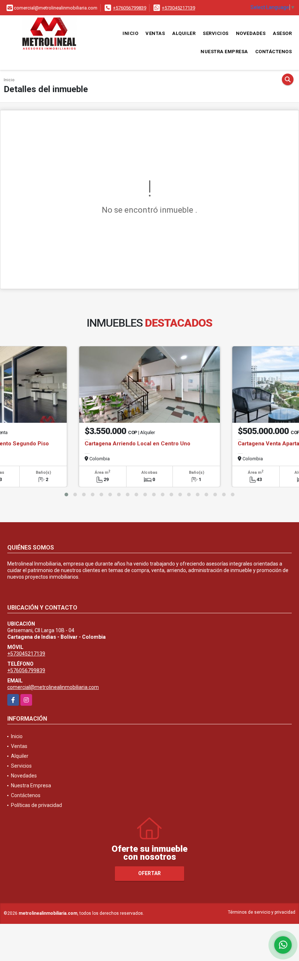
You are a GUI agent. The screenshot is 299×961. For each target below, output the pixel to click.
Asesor (282, 33)
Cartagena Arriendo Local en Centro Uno (137, 443)
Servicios (216, 33)
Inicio (130, 33)
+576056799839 (129, 8)
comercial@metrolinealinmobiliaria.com (53, 687)
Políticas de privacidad (36, 805)
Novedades (251, 33)
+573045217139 (178, 8)
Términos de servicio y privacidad (261, 912)
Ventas (155, 33)
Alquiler (183, 33)
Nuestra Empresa (224, 51)
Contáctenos (273, 51)
